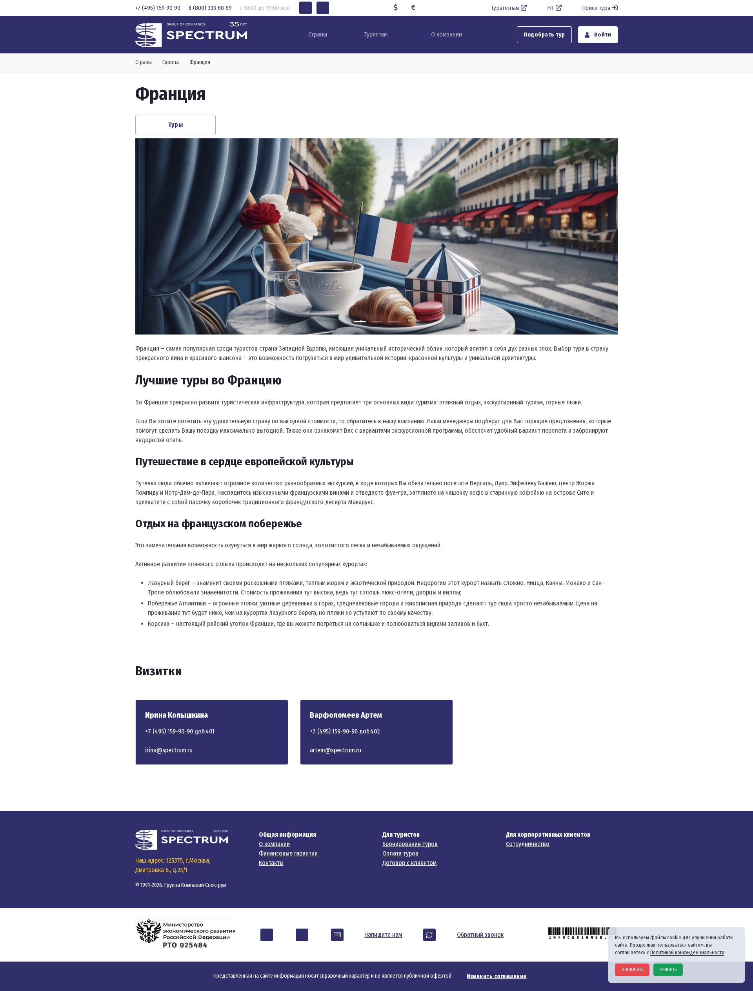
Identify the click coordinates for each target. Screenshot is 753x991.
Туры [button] (175, 124)
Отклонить (632, 969)
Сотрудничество (527, 844)
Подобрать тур (544, 34)
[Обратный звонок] (429, 935)
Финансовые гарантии (288, 853)
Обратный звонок (480, 934)
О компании (446, 34)
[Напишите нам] (337, 935)
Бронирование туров (410, 844)
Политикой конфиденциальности (687, 952)
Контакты (271, 863)
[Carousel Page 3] (393, 321)
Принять (668, 969)
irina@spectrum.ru (169, 750)
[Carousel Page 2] (376, 321)
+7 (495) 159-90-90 (169, 731)
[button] (305, 8)
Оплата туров (400, 853)
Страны (143, 62)
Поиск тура (596, 7)
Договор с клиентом (409, 863)
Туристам (375, 34)
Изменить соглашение (497, 976)
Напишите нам (383, 934)
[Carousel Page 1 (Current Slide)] (360, 321)
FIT (550, 7)
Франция (199, 62)
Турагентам (505, 7)
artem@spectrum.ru (335, 750)
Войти (602, 34)
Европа (170, 62)
